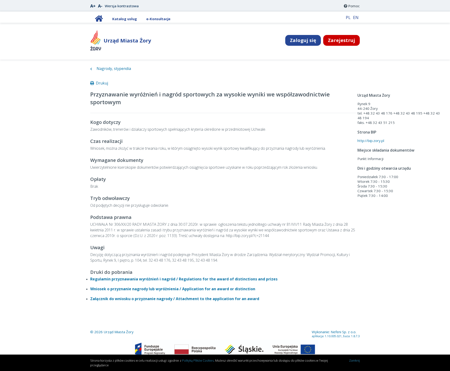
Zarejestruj (341, 40)
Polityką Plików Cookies (198, 360)
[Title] (99, 19)
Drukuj (101, 83)
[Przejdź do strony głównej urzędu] (95, 49)
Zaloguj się (303, 40)
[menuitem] (352, 6)
